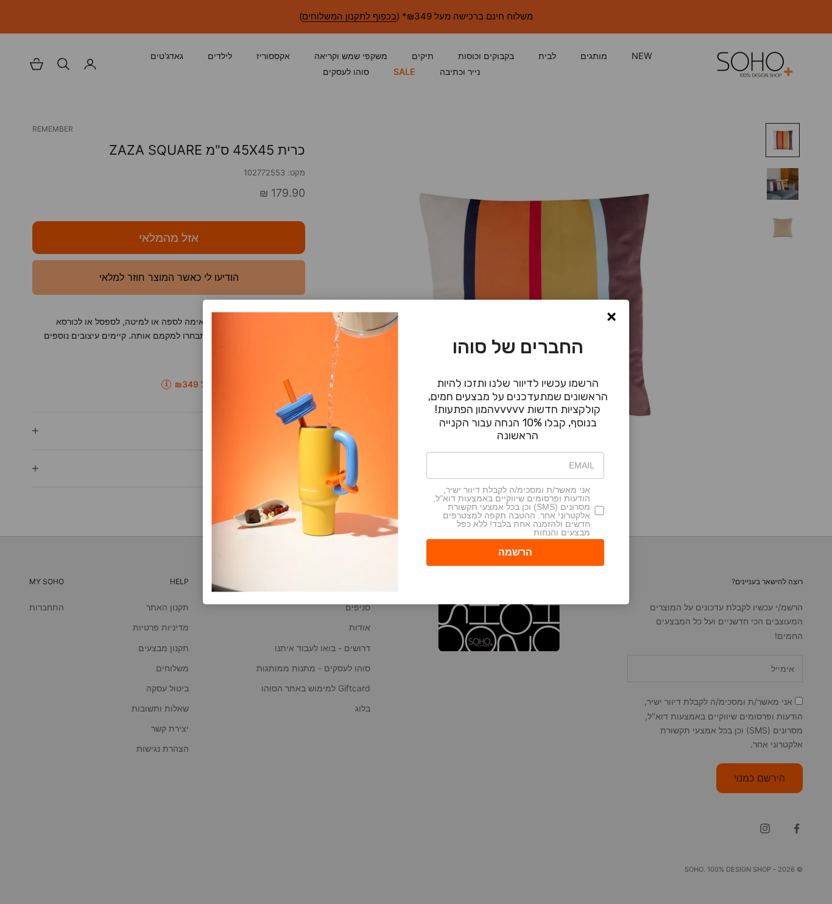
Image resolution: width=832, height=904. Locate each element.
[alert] (416, 452)
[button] (611, 317)
